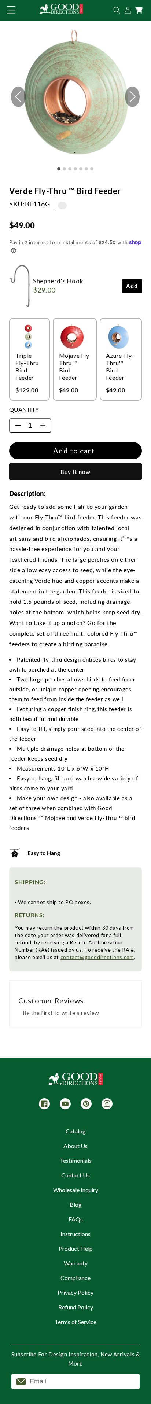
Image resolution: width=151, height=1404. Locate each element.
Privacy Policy (75, 1292)
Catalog (76, 1131)
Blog (76, 1204)
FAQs (76, 1219)
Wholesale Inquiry (75, 1189)
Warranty (76, 1263)
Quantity (24, 409)
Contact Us (75, 1175)
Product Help (76, 1248)
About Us (75, 1145)
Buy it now (75, 471)
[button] (10, 10)
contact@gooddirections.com (97, 957)
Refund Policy (75, 1307)
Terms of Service (75, 1321)
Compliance (75, 1277)
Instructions (75, 1233)
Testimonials (76, 1160)
